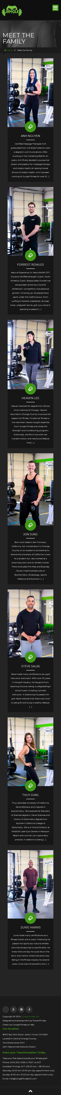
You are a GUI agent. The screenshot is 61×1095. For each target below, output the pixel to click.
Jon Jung (30, 534)
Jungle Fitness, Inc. (30, 1016)
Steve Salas (30, 666)
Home (9, 50)
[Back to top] (30, 1090)
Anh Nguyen (30, 136)
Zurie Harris (31, 927)
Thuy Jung (30, 795)
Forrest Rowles (30, 264)
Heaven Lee (30, 398)
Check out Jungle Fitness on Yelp (18, 1024)
